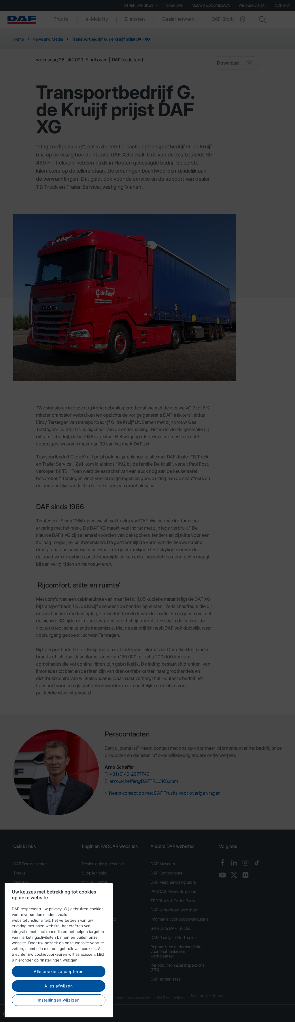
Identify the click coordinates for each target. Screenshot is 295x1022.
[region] (59, 950)
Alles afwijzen (58, 985)
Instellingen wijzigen (59, 1000)
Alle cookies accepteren (59, 971)
